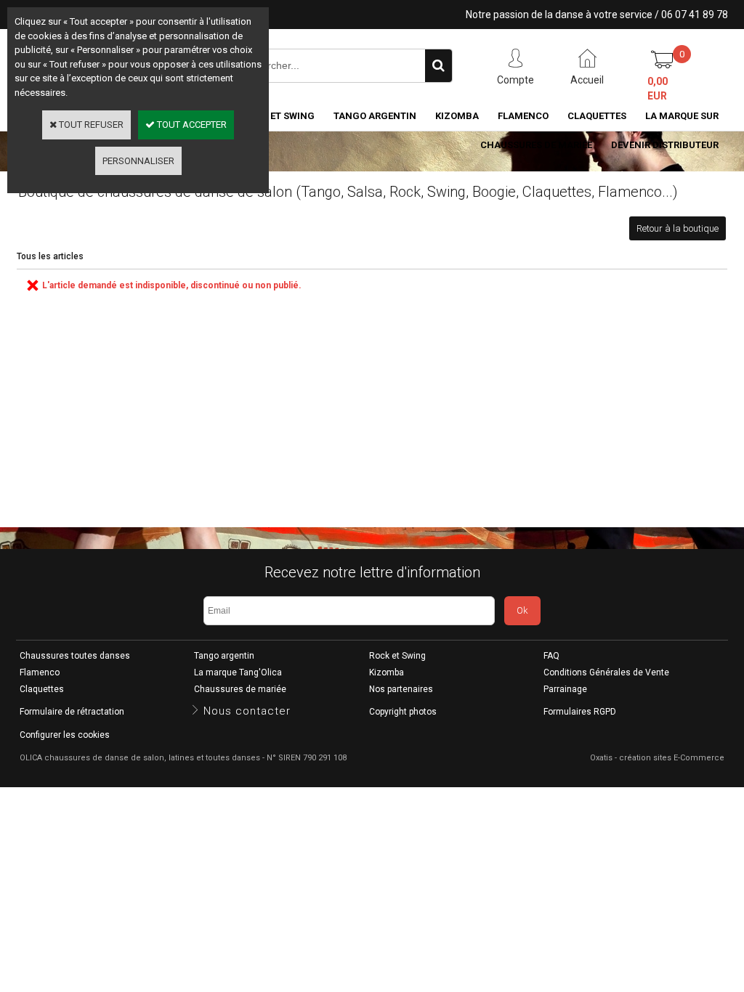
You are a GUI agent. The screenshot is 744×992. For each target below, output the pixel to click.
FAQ (551, 656)
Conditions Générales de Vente (606, 672)
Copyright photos (403, 712)
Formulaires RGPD (579, 712)
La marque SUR (682, 115)
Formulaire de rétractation (72, 712)
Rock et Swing (397, 656)
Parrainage (565, 689)
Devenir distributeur (665, 144)
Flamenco (523, 115)
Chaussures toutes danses (75, 656)
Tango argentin (374, 115)
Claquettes (596, 115)
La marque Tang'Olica (238, 672)
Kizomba (457, 115)
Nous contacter (247, 710)
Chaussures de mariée (536, 144)
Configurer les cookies (65, 735)
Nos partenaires (401, 689)
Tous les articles (50, 256)
